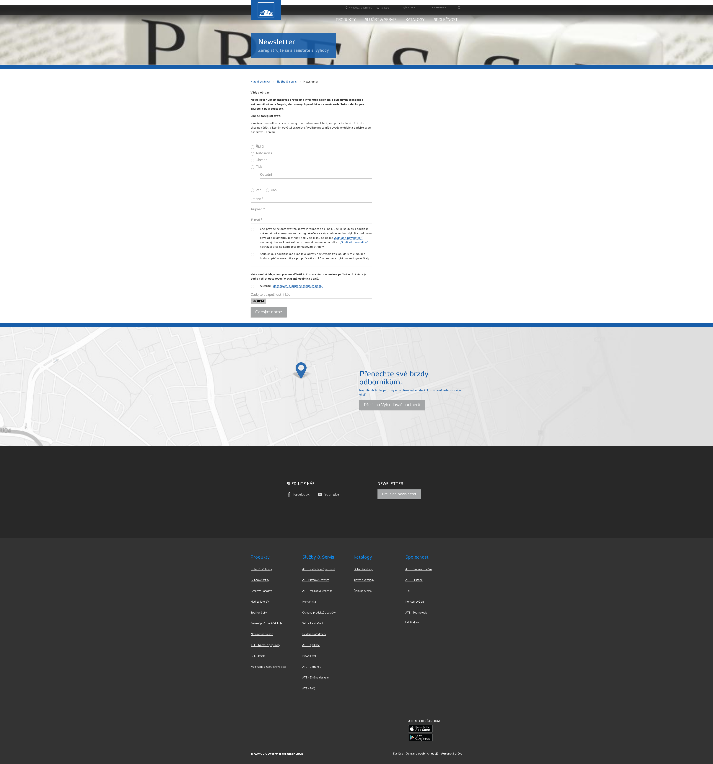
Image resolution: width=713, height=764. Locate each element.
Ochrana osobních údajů (422, 753)
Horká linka (309, 601)
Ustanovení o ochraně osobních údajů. (298, 285)
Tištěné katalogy (364, 580)
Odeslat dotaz (268, 312)
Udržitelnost (413, 622)
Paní (274, 190)
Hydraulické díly (260, 601)
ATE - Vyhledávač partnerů (318, 569)
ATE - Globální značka (418, 569)
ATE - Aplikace (311, 645)
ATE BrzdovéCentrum (315, 580)
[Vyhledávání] (459, 8)
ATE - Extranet (311, 666)
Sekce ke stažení (312, 623)
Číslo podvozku (363, 591)
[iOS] (420, 728)
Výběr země (409, 7)
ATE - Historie (414, 580)
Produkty (346, 20)
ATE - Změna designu (315, 677)
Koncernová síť (414, 601)
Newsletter (309, 656)
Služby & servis (380, 20)
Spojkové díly (259, 612)
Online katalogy (363, 569)
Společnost (446, 20)
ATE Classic (258, 656)
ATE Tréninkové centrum (317, 591)
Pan (258, 190)
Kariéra (398, 753)
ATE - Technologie (416, 612)
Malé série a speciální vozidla (268, 666)
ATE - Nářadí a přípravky (265, 645)
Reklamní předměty (314, 634)
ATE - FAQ (308, 688)
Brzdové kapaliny (261, 591)
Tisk (259, 166)
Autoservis (264, 153)
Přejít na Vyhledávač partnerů (392, 404)
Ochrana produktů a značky (319, 612)
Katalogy (415, 20)
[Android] (420, 737)
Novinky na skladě (262, 634)
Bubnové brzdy (260, 580)
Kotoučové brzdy (261, 569)
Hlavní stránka (260, 81)
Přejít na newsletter (399, 494)
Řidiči (260, 146)
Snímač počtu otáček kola (266, 623)
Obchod (261, 160)
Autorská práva (451, 753)
